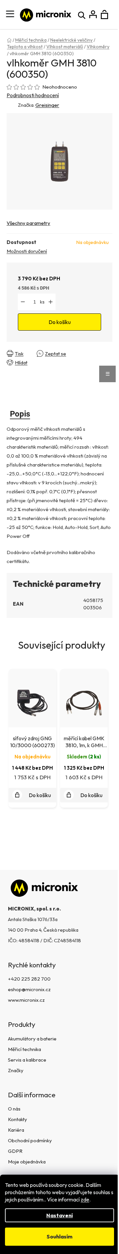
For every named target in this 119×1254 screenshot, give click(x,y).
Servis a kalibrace (27, 1060)
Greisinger (47, 105)
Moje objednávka (27, 1161)
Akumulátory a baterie (32, 1038)
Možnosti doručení (27, 251)
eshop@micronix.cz (29, 989)
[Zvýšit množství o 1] (51, 302)
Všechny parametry (28, 223)
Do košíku (60, 322)
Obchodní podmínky (30, 1140)
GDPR (15, 1151)
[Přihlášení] (93, 15)
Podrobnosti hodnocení (33, 95)
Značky (15, 1070)
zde (85, 1199)
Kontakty (17, 1119)
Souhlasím (59, 1236)
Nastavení (59, 1215)
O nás (14, 1109)
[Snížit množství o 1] (23, 302)
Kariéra (16, 1130)
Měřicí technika (24, 1049)
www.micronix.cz (26, 1000)
